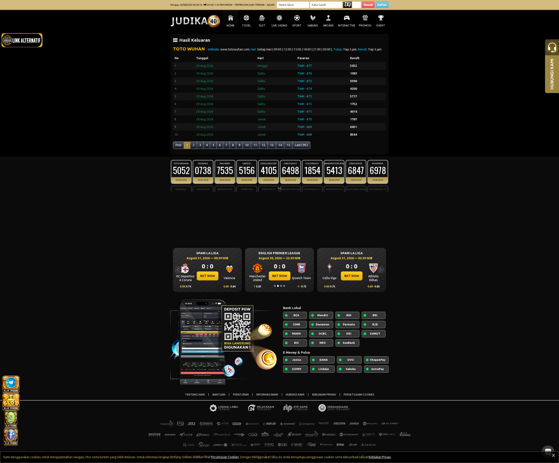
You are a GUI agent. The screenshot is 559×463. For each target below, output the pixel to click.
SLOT (262, 25)
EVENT (380, 25)
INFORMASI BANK (267, 394)
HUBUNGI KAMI (295, 394)
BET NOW (207, 276)
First (178, 145)
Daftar (382, 5)
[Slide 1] (275, 286)
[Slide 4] (284, 286)
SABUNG (312, 25)
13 (272, 145)
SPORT (297, 25)
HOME (231, 25)
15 (288, 145)
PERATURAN (241, 394)
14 (280, 145)
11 (255, 145)
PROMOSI (365, 25)
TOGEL (246, 25)
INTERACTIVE (346, 25)
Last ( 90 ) (301, 145)
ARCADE (328, 25)
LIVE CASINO (279, 25)
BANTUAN (218, 394)
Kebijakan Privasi (380, 457)
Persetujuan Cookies (225, 457)
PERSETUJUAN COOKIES (359, 394)
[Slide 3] (281, 286)
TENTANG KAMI (195, 394)
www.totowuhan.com (234, 49)
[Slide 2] (278, 286)
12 (263, 145)
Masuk (368, 5)
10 (247, 145)
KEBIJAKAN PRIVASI (324, 394)
